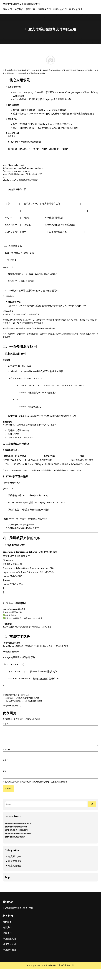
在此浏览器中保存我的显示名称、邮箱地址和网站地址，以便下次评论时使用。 (37, 782)
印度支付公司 (16, 706)
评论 (5, 724)
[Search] (92, 804)
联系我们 (30, 9)
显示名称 (7, 749)
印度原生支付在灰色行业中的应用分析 (18, 833)
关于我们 (18, 9)
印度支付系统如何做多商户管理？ (16, 827)
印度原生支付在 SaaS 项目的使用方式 (18, 823)
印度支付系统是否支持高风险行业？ (17, 830)
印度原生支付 (15, 856)
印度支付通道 (15, 865)
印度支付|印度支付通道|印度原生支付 (21, 4)
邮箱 (5, 760)
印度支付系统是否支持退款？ (15, 837)
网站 (4, 771)
